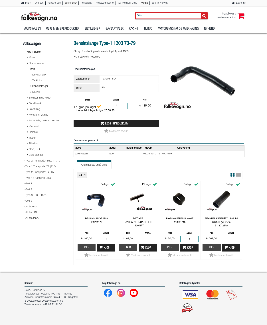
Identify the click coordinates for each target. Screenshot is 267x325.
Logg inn (241, 3)
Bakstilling (34, 109)
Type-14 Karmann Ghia (38, 178)
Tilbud (148, 28)
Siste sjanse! (36, 155)
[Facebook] (108, 294)
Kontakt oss (54, 3)
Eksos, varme (36, 63)
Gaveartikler (115, 28)
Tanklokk (37, 80)
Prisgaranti (86, 3)
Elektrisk (33, 132)
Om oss (39, 3)
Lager (87, 100)
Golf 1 (28, 184)
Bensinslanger (40, 86)
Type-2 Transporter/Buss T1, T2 (42, 161)
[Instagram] (121, 294)
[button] (230, 15)
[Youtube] (134, 294)
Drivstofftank (39, 75)
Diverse (36, 92)
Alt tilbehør (31, 207)
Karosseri (34, 126)
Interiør (32, 138)
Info (86, 247)
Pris (145, 100)
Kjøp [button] (107, 248)
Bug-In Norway (159, 3)
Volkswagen (32, 28)
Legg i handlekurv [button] (116, 123)
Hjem (28, 3)
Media (144, 3)
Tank (32, 69)
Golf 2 (28, 189)
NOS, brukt (35, 149)
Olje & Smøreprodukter (62, 28)
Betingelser (70, 3)
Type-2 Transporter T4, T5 (39, 172)
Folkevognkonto (105, 3)
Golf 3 (28, 201)
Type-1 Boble (33, 52)
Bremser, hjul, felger (40, 98)
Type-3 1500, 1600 (35, 195)
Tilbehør (33, 143)
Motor (32, 57)
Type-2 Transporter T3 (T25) (40, 166)
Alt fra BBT (31, 212)
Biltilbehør (92, 28)
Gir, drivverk (35, 103)
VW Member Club (127, 3)
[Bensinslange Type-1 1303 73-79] (203, 114)
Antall (116, 100)
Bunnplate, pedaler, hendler (44, 121)
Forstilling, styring (38, 115)
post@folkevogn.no (52, 301)
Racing (133, 28)
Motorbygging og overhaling (178, 28)
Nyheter (209, 28)
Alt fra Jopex (32, 218)
